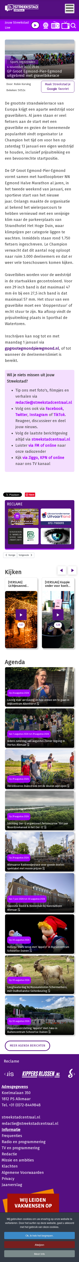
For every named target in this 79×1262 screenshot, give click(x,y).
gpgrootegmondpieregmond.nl (32, 348)
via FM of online (42, 445)
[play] (35, 25)
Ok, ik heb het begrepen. (39, 1235)
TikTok (59, 414)
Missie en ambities (18, 1160)
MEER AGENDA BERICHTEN (27, 1045)
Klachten (10, 1166)
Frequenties (12, 1135)
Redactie (9, 1154)
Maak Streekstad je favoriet (58, 86)
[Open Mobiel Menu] (69, 8)
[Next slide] (74, 1074)
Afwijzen (39, 1244)
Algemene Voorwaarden (23, 1172)
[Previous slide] (5, 1074)
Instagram (38, 414)
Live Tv (65, 25)
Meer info (39, 1253)
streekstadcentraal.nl (51, 439)
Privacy (8, 1178)
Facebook (54, 408)
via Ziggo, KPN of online (43, 457)
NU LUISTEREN (54, 25)
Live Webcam (45, 25)
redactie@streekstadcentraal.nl (43, 402)
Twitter (21, 414)
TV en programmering (21, 1148)
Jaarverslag (12, 1184)
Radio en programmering (24, 1142)
